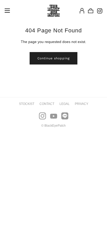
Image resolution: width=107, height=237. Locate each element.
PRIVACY (81, 104)
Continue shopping (53, 58)
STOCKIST (26, 104)
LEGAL (64, 104)
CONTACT (46, 104)
